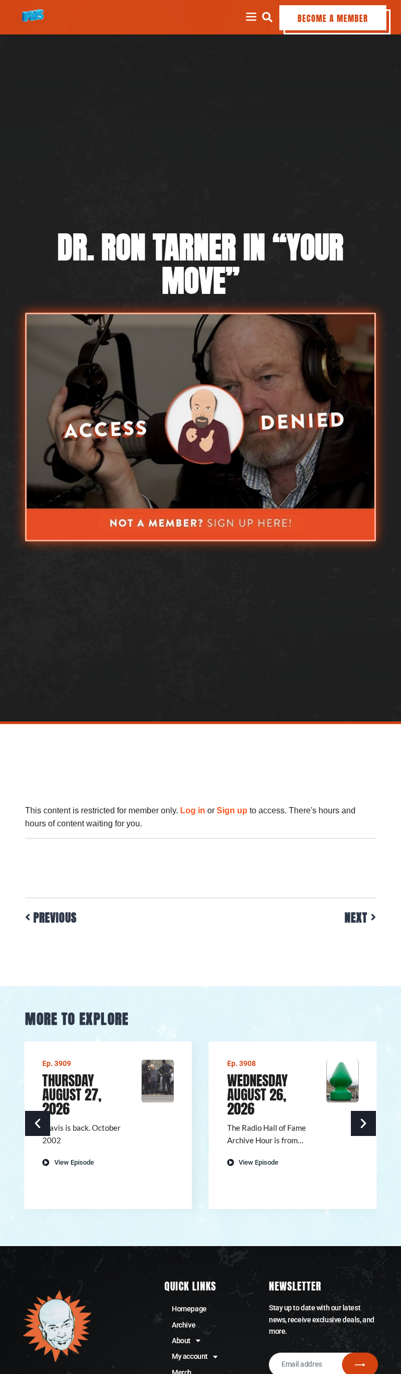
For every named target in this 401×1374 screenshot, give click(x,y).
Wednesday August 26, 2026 (257, 1094)
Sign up (232, 810)
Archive (183, 1325)
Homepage (189, 1309)
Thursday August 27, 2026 (71, 1094)
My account (190, 1356)
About (181, 1340)
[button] (267, 17)
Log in (192, 810)
